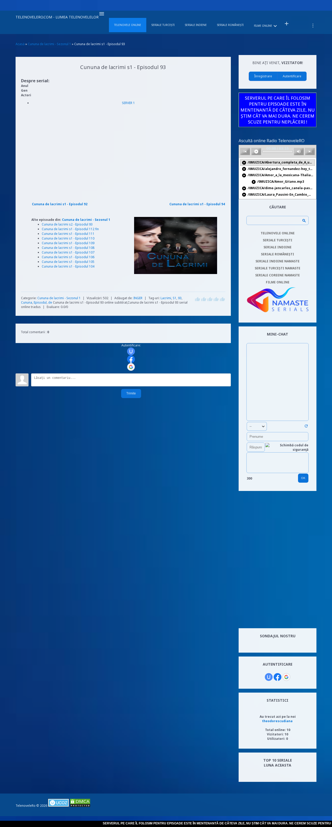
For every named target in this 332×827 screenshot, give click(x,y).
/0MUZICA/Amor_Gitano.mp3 (277, 181)
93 (180, 298)
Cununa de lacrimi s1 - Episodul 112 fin (70, 229)
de (50, 302)
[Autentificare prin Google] (131, 367)
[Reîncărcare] (306, 427)
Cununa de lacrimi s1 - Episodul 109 (68, 243)
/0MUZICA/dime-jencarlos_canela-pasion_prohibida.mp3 (278, 188)
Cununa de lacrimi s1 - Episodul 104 (68, 266)
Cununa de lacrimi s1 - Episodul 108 (68, 247)
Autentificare (292, 76)
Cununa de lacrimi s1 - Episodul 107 (68, 252)
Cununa (26, 302)
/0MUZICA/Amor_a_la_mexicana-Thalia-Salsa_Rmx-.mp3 (278, 175)
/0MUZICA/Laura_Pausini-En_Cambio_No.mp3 (278, 194)
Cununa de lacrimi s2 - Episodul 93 (67, 224)
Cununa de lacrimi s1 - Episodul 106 (68, 257)
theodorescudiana (277, 721)
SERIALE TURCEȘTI (277, 240)
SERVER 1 (128, 103)
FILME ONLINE (277, 282)
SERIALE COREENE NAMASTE (277, 275)
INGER (137, 298)
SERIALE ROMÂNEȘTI (277, 254)
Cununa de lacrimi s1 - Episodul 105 (68, 261)
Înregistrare (263, 76)
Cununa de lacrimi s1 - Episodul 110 (68, 238)
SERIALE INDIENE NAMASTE (277, 261)
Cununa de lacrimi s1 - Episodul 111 (68, 233)
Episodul (40, 302)
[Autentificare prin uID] (131, 351)
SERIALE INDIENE (278, 247)
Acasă (20, 44)
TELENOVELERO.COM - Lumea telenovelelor (57, 17)
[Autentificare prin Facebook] (131, 359)
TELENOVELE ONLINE (278, 233)
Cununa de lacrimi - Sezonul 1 (86, 219)
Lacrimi (166, 298)
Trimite (131, 393)
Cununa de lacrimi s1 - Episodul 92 (59, 204)
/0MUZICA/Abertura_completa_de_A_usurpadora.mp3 (278, 162)
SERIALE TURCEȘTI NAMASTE (277, 268)
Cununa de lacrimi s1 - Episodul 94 (197, 204)
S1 (174, 298)
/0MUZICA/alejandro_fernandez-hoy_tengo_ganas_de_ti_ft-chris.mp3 (278, 169)
